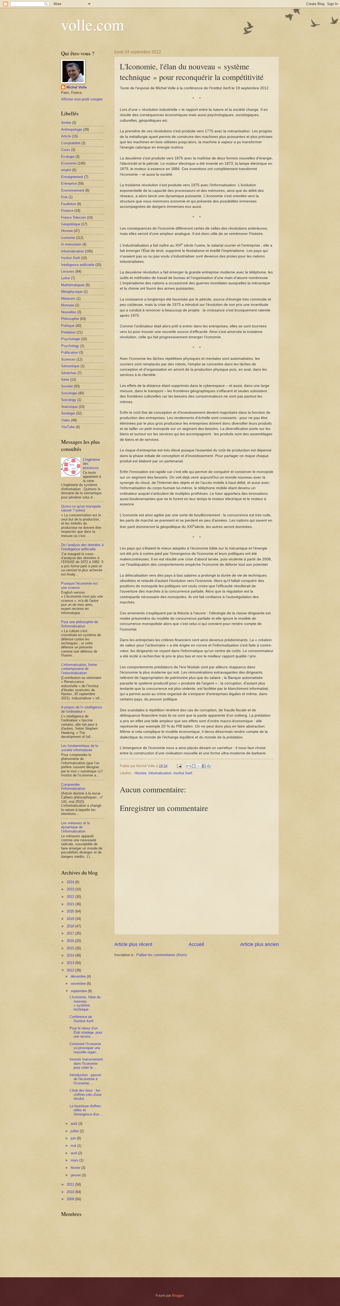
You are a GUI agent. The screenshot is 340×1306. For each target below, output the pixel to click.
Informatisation (159, 773)
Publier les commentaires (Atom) (161, 955)
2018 (71, 926)
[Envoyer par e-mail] (188, 766)
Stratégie (68, 413)
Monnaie (67, 305)
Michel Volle (76, 87)
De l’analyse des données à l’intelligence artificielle (82, 547)
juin (74, 1138)
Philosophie (70, 319)
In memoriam (71, 244)
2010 (71, 1192)
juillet (75, 1131)
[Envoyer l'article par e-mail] (179, 766)
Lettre (65, 278)
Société (67, 386)
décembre (79, 976)
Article (66, 136)
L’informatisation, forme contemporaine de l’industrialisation (79, 669)
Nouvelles (68, 312)
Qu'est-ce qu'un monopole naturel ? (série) (81, 508)
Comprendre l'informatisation (73, 787)
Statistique (69, 407)
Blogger (178, 1295)
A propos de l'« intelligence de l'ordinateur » (81, 709)
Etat (64, 197)
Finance (67, 211)
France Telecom (73, 217)
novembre (79, 984)
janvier (76, 1175)
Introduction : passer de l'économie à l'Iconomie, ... (85, 1079)
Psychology (70, 346)
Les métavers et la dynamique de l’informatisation (75, 827)
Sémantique (70, 366)
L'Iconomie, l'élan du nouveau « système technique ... (85, 1003)
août (74, 1124)
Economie (68, 163)
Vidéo (65, 420)
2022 (71, 897)
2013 (71, 963)
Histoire (140, 773)
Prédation (68, 332)
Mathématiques (73, 285)
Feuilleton (68, 204)
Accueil (196, 944)
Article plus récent (133, 944)
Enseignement (72, 177)
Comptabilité (70, 143)
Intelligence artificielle (77, 265)
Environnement (72, 190)
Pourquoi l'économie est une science (79, 585)
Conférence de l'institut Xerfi (82, 1019)
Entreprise (69, 183)
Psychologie (70, 339)
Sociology (68, 400)
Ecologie (67, 157)
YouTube (68, 427)
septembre (79, 991)
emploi (66, 170)
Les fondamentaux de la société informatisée (79, 748)
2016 (71, 941)
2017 (71, 933)
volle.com (92, 24)
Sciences (68, 359)
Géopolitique (70, 224)
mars (75, 1160)
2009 (71, 1199)
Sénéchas (68, 373)
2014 (71, 955)
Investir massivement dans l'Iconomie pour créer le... (86, 1063)
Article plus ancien (259, 944)
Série (65, 380)
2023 (71, 889)
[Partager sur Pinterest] (208, 766)
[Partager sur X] (198, 766)
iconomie (68, 238)
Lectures (67, 271)
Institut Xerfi (182, 773)
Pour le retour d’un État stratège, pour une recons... (86, 1032)
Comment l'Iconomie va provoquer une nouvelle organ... (85, 1048)
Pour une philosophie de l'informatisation (79, 624)
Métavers (68, 299)
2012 (71, 970)
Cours (65, 150)
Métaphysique (72, 292)
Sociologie (69, 393)
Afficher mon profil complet (82, 99)
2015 (71, 948)
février (76, 1168)
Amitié (66, 123)
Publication (69, 352)
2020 (71, 911)
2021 (71, 904)
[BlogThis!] (193, 766)
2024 (71, 882)
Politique (67, 326)
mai (74, 1146)
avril (74, 1153)
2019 (71, 919)
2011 (71, 1184)
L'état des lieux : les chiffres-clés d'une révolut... (85, 1094)
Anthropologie (71, 130)
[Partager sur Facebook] (203, 766)
